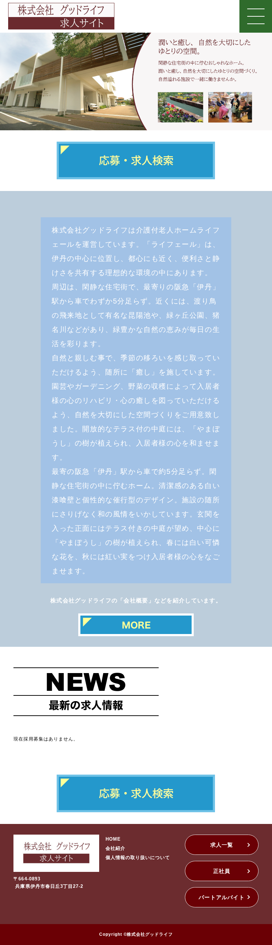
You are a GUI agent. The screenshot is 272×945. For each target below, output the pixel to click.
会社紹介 (115, 848)
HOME (113, 839)
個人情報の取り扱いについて (138, 857)
